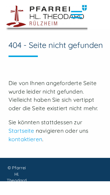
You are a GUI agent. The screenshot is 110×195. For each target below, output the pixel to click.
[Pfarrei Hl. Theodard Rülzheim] (46, 17)
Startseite (21, 130)
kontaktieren (25, 139)
